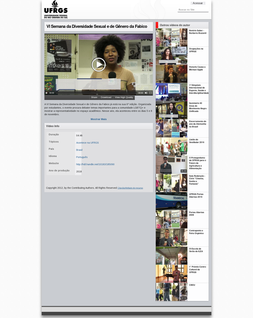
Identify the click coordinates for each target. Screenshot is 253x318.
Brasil (79, 150)
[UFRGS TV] (56, 17)
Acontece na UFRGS (87, 142)
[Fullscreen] (150, 93)
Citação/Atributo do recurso (130, 188)
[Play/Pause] (46, 93)
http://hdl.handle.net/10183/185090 (95, 164)
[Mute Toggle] (146, 93)
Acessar (198, 3)
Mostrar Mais (99, 119)
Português (82, 157)
